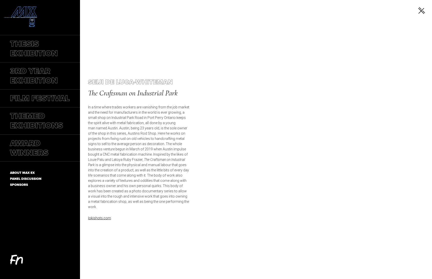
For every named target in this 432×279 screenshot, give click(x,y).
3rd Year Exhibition (34, 75)
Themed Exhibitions (36, 120)
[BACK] (421, 10)
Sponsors (19, 185)
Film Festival (40, 98)
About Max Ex (22, 173)
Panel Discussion (26, 179)
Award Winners (29, 148)
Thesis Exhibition (34, 48)
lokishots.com (99, 218)
